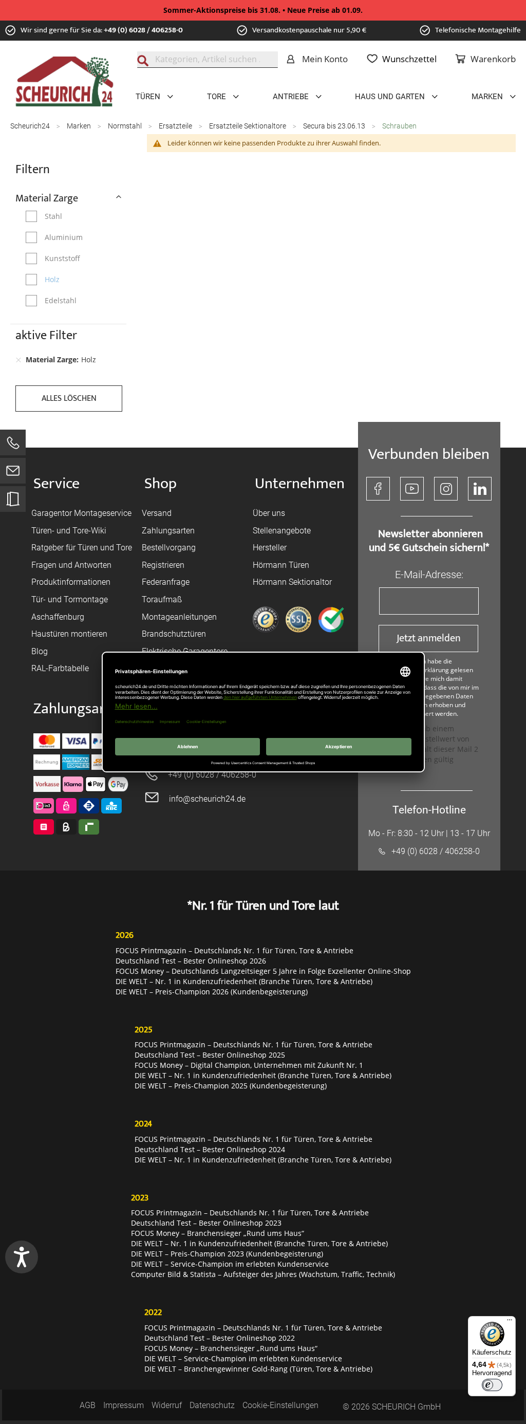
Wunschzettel (409, 59)
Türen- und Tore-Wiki (68, 530)
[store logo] (64, 82)
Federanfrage (166, 582)
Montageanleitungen (179, 617)
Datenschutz (212, 1405)
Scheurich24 (30, 126)
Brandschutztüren (174, 634)
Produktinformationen (70, 582)
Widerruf (167, 1405)
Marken (79, 126)
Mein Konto (325, 59)
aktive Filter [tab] (46, 335)
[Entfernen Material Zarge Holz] (18, 360)
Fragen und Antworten (71, 565)
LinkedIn (480, 489)
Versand (157, 513)
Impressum (123, 1405)
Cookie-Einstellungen (280, 1405)
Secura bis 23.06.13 (335, 126)
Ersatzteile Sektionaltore (248, 126)
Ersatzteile (176, 126)
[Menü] (509, 1322)
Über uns (269, 513)
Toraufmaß (162, 599)
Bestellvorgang (169, 547)
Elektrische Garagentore (185, 651)
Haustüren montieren (69, 634)
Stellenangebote (282, 530)
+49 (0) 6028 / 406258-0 (143, 30)
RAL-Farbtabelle (60, 668)
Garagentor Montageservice (81, 513)
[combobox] (207, 59)
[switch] (492, 1385)
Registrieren (163, 565)
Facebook (378, 489)
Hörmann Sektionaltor (292, 582)
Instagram (446, 489)
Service (56, 483)
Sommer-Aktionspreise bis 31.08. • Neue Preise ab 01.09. (263, 10)
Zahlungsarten (168, 530)
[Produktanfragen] (13, 504)
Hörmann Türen (281, 565)
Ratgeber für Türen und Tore (81, 547)
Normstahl (125, 126)
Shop (160, 483)
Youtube (412, 489)
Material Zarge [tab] (46, 198)
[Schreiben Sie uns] (13, 473)
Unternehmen (300, 483)
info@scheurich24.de (207, 799)
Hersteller (270, 547)
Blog (39, 651)
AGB (88, 1405)
